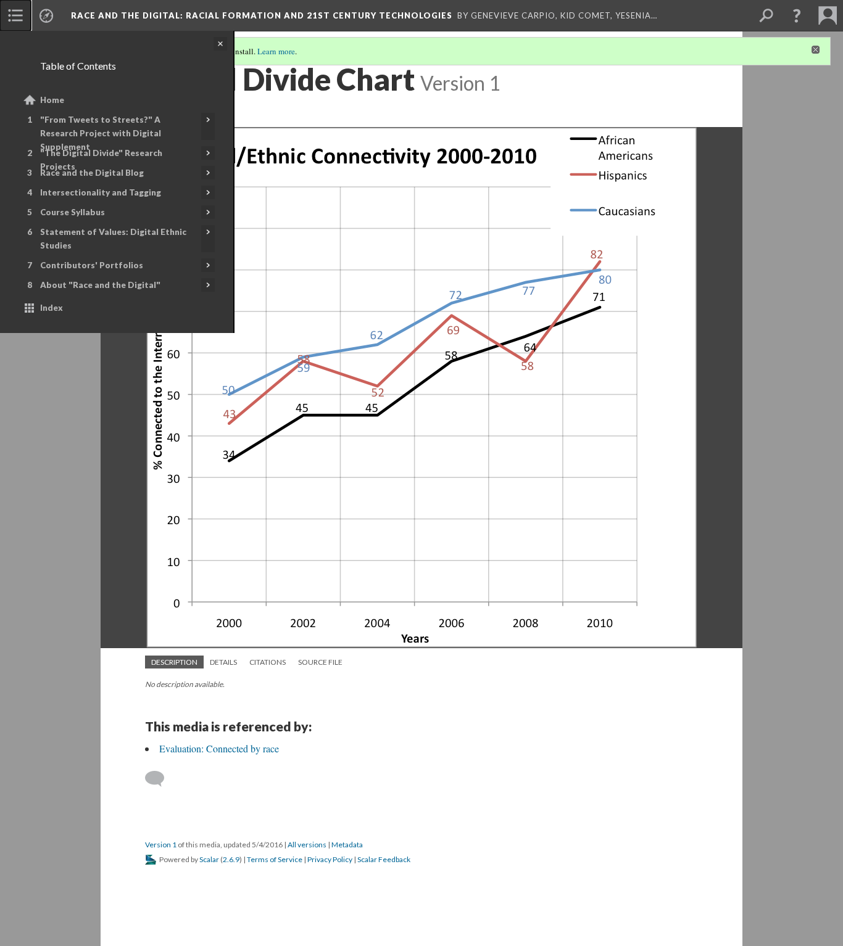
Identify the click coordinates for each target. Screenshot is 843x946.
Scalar (209, 859)
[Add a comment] (160, 779)
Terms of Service (274, 859)
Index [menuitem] (51, 308)
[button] (796, 15)
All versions (307, 844)
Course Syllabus (72, 212)
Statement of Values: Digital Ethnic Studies (113, 238)
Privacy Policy (329, 859)
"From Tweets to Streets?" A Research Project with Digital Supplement (100, 133)
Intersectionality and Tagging (100, 192)
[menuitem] (15, 15)
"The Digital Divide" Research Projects (101, 159)
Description (174, 662)
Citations (267, 662)
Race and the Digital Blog (92, 173)
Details (223, 662)
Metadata (347, 844)
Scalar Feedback (383, 859)
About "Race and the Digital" (100, 285)
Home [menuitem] (52, 100)
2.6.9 (231, 859)
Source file (320, 662)
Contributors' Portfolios (91, 265)
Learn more (276, 51)
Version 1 (160, 844)
